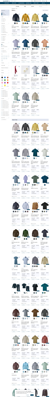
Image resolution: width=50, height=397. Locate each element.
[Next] (29, 23)
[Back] (21, 23)
